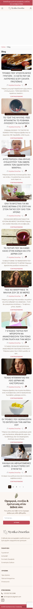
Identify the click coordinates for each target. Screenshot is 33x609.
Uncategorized (16, 69)
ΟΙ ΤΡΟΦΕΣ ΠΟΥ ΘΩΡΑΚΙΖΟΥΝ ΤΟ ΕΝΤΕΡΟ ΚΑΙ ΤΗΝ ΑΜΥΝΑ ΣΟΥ (15, 418)
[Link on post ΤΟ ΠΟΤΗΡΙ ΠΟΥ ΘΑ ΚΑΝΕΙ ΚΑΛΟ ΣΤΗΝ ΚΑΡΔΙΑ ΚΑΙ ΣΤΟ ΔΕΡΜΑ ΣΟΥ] (15, 233)
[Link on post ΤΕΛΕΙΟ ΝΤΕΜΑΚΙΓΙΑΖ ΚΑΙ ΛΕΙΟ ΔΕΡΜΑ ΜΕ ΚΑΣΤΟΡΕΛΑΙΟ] (15, 363)
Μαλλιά (6, 284)
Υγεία (6, 112)
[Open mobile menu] (2, 8)
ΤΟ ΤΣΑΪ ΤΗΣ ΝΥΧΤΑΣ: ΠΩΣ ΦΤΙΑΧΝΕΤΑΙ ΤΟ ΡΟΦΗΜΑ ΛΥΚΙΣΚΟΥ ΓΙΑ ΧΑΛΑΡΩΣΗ (15, 119)
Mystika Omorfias (14, 84)
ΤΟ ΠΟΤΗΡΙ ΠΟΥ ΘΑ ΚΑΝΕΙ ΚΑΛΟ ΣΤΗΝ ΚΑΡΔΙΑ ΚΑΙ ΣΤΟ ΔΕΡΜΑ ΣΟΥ (16, 247)
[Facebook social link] (2, 595)
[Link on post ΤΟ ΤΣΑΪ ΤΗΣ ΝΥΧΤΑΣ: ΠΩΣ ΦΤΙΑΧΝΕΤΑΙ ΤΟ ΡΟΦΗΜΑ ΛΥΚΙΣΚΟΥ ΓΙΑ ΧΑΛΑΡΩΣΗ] (15, 105)
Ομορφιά (12, 284)
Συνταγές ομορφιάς (21, 112)
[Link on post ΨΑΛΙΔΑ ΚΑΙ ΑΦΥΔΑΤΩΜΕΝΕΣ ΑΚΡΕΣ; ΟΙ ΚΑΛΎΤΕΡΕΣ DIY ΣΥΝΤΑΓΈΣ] (15, 447)
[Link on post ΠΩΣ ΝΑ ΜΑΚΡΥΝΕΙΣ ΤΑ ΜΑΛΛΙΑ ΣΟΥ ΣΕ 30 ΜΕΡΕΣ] (15, 276)
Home (3, 47)
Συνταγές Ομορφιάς (7, 554)
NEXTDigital (24, 602)
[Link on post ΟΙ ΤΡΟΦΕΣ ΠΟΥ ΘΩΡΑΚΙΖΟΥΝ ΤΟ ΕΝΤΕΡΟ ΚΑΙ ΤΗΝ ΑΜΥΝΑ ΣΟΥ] (15, 404)
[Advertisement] (16, 28)
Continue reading (16, 96)
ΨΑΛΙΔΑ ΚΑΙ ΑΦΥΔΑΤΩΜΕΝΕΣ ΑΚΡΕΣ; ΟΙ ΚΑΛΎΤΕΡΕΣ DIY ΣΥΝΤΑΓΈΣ (15, 461)
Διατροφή (11, 112)
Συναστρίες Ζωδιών (7, 558)
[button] (2, 3)
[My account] (29, 8)
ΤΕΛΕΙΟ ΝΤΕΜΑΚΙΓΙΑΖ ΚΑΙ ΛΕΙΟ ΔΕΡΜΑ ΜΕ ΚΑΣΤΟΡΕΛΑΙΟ (15, 377)
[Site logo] (16, 8)
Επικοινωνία (5, 577)
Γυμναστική (9, 325)
